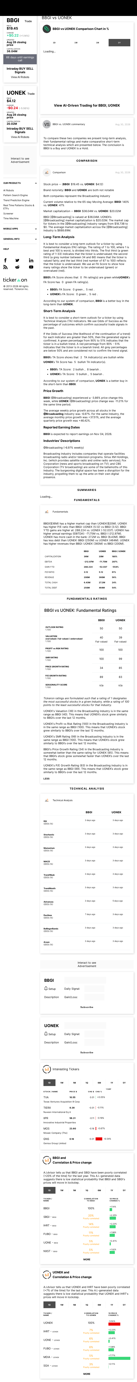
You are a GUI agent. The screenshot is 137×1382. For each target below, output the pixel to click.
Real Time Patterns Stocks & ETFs (18, 207)
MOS (46, 1128)
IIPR (45, 1118)
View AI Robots (20, 77)
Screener (8, 213)
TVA (46, 1097)
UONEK (16, 93)
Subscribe (86, 1007)
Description (51, 997)
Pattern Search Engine (15, 195)
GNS (46, 1139)
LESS (46, 778)
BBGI (13, 20)
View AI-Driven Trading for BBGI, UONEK (87, 105)
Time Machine (11, 218)
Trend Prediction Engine (16, 200)
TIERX (47, 1107)
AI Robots (8, 190)
